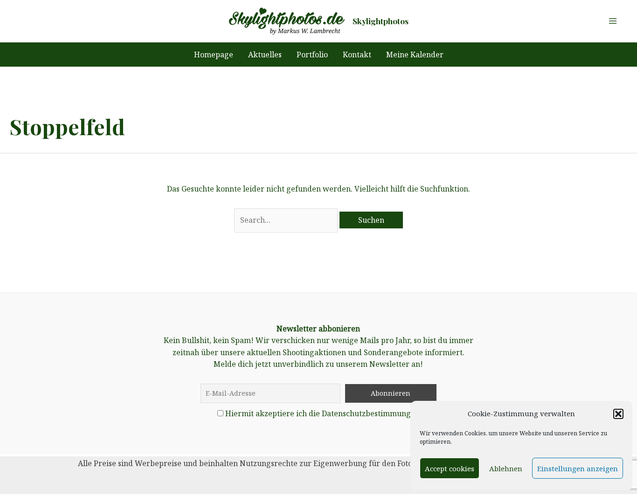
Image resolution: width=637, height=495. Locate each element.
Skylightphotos (381, 20)
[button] (618, 414)
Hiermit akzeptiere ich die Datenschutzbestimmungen (322, 413)
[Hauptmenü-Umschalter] (612, 21)
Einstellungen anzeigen (577, 468)
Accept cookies (449, 468)
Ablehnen (505, 468)
